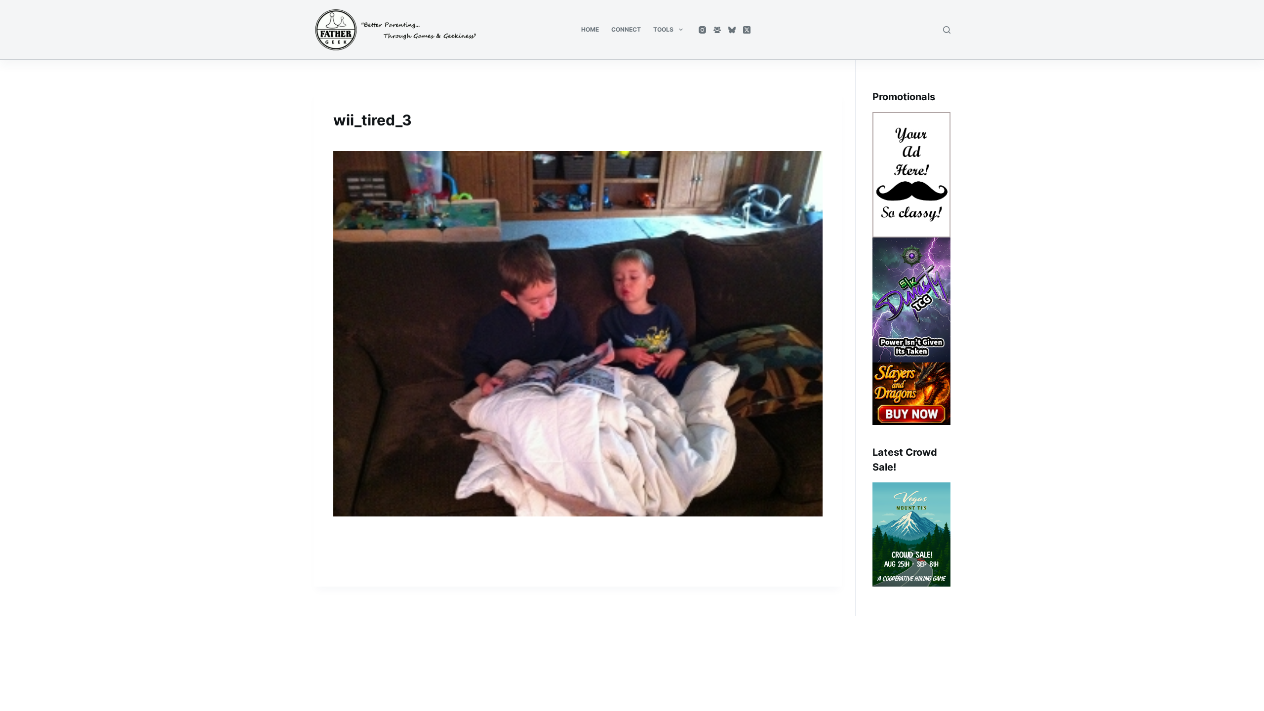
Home (590, 29)
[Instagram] (702, 30)
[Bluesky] (732, 30)
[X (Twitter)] (746, 30)
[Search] (946, 30)
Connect (626, 29)
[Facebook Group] (717, 30)
